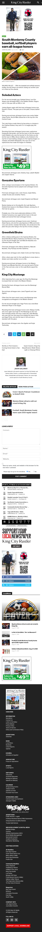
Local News (9, 743)
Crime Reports (10, 747)
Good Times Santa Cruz (13, 853)
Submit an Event (11, 790)
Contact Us (9, 720)
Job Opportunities (11, 904)
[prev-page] (3, 419)
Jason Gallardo (6, 50)
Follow (27, 581)
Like (29, 577)
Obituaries (9, 774)
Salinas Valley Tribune (12, 879)
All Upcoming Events (12, 787)
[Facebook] (10, 334)
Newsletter (9, 718)
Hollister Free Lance (12, 869)
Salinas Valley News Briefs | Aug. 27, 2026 (25, 649)
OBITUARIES (10, 773)
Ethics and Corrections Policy (14, 729)
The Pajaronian (10, 881)
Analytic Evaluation (11, 839)
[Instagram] (11, 920)
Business (8, 745)
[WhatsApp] (23, 334)
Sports (4, 36)
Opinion (8, 748)
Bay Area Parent (11, 889)
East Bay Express (11, 851)
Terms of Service (11, 728)
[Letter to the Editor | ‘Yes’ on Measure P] (6, 634)
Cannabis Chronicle (12, 893)
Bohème (8, 891)
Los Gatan (9, 873)
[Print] (32, 334)
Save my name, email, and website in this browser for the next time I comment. (20, 466)
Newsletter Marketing (12, 841)
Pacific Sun (9, 859)
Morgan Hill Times (11, 875)
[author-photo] (21, 362)
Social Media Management (14, 835)
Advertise (9, 736)
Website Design (10, 829)
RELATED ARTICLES (9, 387)
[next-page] (6, 419)
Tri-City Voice (10, 883)
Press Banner (10, 877)
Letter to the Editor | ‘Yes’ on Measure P (24, 632)
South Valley (9, 897)
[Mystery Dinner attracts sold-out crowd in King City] (7, 403)
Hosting (8, 831)
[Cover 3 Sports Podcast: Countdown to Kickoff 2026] (7, 394)
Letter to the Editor (11, 722)
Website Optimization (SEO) (14, 833)
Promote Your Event (12, 792)
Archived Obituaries (12, 776)
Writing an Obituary (12, 778)
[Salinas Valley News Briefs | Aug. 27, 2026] (6, 651)
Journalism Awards (12, 906)
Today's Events (10, 788)
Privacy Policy (10, 726)
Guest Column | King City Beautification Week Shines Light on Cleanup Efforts (31, 348)
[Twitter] (15, 334)
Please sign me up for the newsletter (14, 471)
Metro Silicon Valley (12, 855)
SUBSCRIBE (9, 712)
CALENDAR (9, 785)
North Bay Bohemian (12, 857)
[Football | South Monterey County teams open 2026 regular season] (7, 412)
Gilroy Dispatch (10, 865)
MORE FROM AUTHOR (26, 387)
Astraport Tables (11, 801)
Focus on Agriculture (12, 761)
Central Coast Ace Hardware (14, 799)
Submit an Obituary (12, 780)
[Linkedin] (19, 334)
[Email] (28, 334)
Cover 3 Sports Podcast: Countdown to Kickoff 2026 (21, 615)
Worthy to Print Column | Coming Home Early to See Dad (11, 348)
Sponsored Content (12, 837)
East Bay (8, 895)
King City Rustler (11, 871)
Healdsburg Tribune (12, 867)
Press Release (10, 724)
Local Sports (9, 768)
